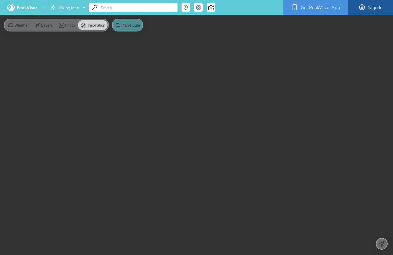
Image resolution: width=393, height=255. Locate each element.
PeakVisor (22, 7)
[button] (43, 25)
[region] (196, 127)
